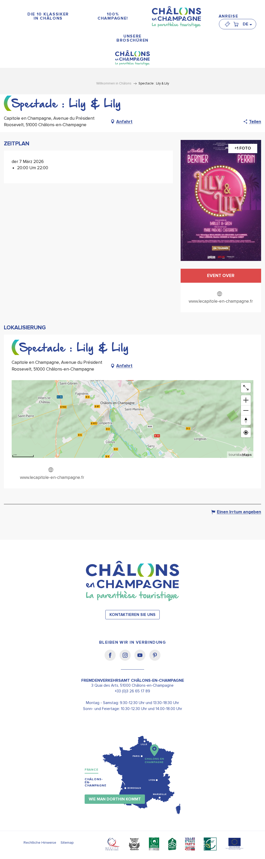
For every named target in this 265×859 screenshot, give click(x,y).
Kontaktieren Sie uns (132, 614)
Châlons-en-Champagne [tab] (95, 782)
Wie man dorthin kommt (115, 799)
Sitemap (67, 842)
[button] (247, 24)
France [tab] (91, 770)
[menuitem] (48, 16)
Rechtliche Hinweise (40, 842)
